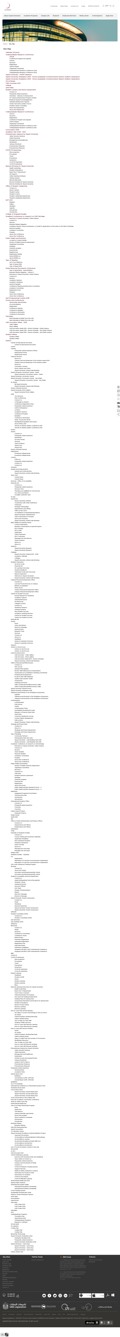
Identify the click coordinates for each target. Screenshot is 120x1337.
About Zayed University (12, 15)
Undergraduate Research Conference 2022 (23, 70)
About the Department (16, 107)
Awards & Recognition (22, 668)
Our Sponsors (19, 396)
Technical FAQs (19, 1070)
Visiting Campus (14, 178)
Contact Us (74, 6)
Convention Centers (21, 366)
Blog (16, 985)
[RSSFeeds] (61, 1257)
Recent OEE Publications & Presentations (28, 670)
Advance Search (93, 6)
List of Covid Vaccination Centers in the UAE (25, 1147)
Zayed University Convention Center (22, 376)
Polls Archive (19, 720)
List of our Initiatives (15, 262)
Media (16, 929)
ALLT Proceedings (16, 1084)
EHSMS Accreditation (21, 585)
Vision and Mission (20, 625)
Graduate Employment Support (19, 101)
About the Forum (20, 785)
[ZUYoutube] (44, 1295)
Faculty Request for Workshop (24, 595)
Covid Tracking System (18, 1190)
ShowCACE (14, 1149)
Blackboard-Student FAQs (9, 1271)
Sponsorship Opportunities (17, 302)
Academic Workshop (16, 282)
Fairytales (9, 316)
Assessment (18, 680)
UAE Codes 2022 (20, 1206)
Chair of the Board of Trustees (24, 516)
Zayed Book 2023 (20, 1218)
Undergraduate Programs (19, 1214)
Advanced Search (7, 1283)
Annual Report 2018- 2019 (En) (24, 1078)
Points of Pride (19, 844)
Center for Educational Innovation (21, 342)
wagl (12, 394)
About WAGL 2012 (20, 423)
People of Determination (22, 890)
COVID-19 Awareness (13, 150)
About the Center (20, 870)
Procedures (13, 154)
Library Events (19, 629)
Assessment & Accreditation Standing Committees (31, 672)
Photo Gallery (13, 326)
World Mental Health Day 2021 (20, 1180)
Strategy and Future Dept (19, 724)
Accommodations (15, 304)
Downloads (92, 1261)
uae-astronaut (15, 919)
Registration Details (15, 254)
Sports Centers (14, 190)
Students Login (6, 1263)
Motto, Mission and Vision (22, 368)
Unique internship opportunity (24, 1113)
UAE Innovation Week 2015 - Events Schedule (29, 659)
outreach (14, 467)
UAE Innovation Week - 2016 (16, 322)
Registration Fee (20, 943)
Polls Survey (18, 704)
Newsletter (18, 437)
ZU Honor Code (19, 564)
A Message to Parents (22, 402)
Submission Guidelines (22, 947)
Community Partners (21, 736)
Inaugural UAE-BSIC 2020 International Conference (31, 949)
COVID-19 (14, 955)
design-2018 (15, 852)
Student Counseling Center (19, 914)
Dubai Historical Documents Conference (20, 268)
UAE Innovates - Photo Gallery (24, 657)
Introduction (13, 210)
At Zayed (14, 382)
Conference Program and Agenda (20, 58)
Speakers (12, 206)
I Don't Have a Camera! (22, 993)
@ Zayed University (21, 384)
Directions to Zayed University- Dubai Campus (24, 218)
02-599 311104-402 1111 (11, 1295)
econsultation (15, 1198)
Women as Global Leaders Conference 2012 (28, 425)
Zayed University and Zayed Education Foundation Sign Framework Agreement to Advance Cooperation (73, 1273)
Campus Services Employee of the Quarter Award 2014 (32, 360)
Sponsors (12, 62)
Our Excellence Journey (22, 1139)
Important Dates (20, 945)
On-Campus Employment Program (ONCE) (22, 98)
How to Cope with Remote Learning (26, 1024)
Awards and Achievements (19, 469)
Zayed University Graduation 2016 (21, 690)
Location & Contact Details (18, 240)
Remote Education (15, 180)
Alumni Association (17, 1129)
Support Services (20, 1168)
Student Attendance (16, 170)
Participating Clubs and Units (24, 738)
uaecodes (14, 1202)
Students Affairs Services (23, 1022)
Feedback (18, 975)
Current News (19, 477)
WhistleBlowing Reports (9, 1277)
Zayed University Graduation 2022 (21, 1236)
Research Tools (19, 631)
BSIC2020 (14, 925)
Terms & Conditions (28, 1314)
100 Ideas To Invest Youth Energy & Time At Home (31, 1012)
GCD (12, 1212)
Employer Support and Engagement (20, 100)
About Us (18, 358)
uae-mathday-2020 (17, 921)
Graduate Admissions (21, 842)
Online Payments (14, 138)
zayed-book (15, 1200)
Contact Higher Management (24, 718)
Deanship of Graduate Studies (20, 833)
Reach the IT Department (17, 172)
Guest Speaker (19, 751)
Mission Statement (20, 574)
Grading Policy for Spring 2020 (24, 999)
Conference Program (21, 414)
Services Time (19, 489)
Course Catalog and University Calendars (27, 836)
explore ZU (14, 499)
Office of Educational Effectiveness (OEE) (28, 684)
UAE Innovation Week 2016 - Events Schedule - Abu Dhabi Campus (30, 330)
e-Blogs (8, 85)
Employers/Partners (69, 15)
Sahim (4, 1275)
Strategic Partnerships (22, 506)
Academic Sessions (15, 280)
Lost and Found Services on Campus (26, 584)
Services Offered (20, 886)
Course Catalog (6, 1259)
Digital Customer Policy (72, 1314)
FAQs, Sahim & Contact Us (23, 1159)
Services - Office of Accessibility (21, 481)
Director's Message (21, 627)
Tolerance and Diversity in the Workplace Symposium (28, 692)
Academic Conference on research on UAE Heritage (25, 216)
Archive (11, 60)
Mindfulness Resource (21, 1040)
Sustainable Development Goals (25, 710)
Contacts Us (18, 771)
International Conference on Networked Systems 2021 (28, 1085)
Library (13, 621)
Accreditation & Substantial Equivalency (27, 512)
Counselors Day (19, 1216)
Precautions (13, 158)
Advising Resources (21, 599)
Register (12, 202)
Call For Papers (14, 66)
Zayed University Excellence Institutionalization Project (28, 1133)
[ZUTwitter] (55, 1295)
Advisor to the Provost (18, 647)
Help (59, 1314)
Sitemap (4, 1279)
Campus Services (16, 356)
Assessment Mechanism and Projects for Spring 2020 (32, 1001)
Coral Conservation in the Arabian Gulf (23, 1097)
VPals (12, 831)
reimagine (14, 1210)
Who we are (18, 667)
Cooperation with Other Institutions (26, 502)
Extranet (4, 1273)
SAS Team (18, 888)
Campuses (18, 504)
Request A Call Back (21, 1222)
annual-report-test (17, 1074)
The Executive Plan (21, 795)
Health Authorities (15, 168)
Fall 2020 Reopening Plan (19, 1127)
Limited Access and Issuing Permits (26, 1058)
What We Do (19, 587)
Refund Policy (19, 937)
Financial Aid (15, 483)
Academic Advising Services (24, 613)
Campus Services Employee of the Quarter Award (30, 362)
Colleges (13, 552)
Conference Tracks (21, 935)
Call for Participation (21, 408)
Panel (16, 902)
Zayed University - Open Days (20, 1244)
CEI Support (13, 174)
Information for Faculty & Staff (24, 1172)
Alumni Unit (18, 445)
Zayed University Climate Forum (21, 688)
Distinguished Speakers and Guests (26, 421)
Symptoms (12, 160)
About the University (21, 518)
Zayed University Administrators (25, 514)
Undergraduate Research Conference (20, 54)
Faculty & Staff (19, 977)
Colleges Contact (20, 603)
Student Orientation (17, 562)
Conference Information (17, 312)
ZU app (13, 497)
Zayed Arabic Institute (18, 1182)
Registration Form (15, 290)
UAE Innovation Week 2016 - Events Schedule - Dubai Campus (29, 328)
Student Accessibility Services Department (24, 876)
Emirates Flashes (16, 1123)
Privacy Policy (38, 1314)
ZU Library (18, 1014)
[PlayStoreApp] (85, 1295)
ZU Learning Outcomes (22, 568)
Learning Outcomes (21, 682)
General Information (8, 1285)
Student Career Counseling (18, 105)
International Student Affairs (20, 1184)
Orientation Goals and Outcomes (25, 572)
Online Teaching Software (17, 176)
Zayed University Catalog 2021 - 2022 (26, 554)
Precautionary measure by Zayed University (22, 134)
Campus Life (45, 15)
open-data (9, 87)
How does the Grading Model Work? (26, 997)
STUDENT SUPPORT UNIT (23, 495)
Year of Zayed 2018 (15, 264)
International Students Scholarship (25, 1186)
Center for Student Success (20, 593)
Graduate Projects (20, 813)
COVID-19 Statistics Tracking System (26, 1167)
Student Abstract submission (24, 775)
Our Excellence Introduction (23, 1143)
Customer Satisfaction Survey (24, 716)
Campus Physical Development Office (23, 580)
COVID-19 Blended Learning (19, 1155)
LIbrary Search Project (18, 811)
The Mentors (19, 1111)
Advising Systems (20, 609)
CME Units (18, 773)
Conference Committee (22, 933)
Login (83, 6)
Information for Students (22, 1174)
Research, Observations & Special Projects (28, 526)
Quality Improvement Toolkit (24, 678)
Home (5, 44)
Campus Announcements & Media (25, 1163)
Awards (11, 56)
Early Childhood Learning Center (21, 522)
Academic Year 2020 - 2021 (16, 132)
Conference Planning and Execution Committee (24, 286)
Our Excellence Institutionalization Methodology (30, 1137)
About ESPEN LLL (15, 256)
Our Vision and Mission (22, 493)
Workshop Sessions (21, 607)
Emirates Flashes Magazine (17, 224)
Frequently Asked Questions (18, 94)
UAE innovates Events (18, 653)
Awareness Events (20, 884)
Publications (14, 451)
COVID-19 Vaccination (21, 1176)
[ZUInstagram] (60, 1295)
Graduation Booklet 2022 (22, 1238)
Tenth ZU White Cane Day (19, 1101)
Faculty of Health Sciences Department (21, 242)
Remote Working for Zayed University (20, 166)
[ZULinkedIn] (65, 1295)
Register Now (13, 252)
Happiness (14, 791)
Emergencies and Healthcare (18, 140)
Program (12, 232)
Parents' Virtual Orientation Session (22, 1194)
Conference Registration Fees (24, 404)
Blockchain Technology (18, 1234)
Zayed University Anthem (23, 501)
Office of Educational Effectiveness (22, 663)
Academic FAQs (20, 1072)
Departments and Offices (23, 508)
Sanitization (13, 142)
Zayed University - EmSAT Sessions (19, 74)
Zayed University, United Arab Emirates (27, 370)
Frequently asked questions (23, 805)
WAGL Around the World (22, 419)
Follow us (17, 459)
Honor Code (47, 1314)
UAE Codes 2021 (20, 1204)
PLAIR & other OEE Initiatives (24, 676)
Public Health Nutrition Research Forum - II (28, 787)
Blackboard (5, 1269)
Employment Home (21, 352)
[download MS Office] (111, 1295)
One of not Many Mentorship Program (23, 1105)
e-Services (53, 6)
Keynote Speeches (21, 906)
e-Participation (97, 15)
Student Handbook (21, 570)
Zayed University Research (23, 548)
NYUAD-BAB (15, 1224)
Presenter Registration (22, 939)
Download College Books (22, 453)
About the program (21, 1115)
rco (12, 856)
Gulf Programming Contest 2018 (17, 298)
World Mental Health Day (18, 1103)
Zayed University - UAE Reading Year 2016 (28, 740)
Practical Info (13, 250)
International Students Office (20, 801)
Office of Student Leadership (16, 186)
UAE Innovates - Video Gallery (24, 655)
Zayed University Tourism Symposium (23, 898)
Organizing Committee (16, 68)
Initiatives (14, 923)
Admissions (14, 829)
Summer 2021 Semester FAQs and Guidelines (29, 1157)
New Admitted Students (22, 840)
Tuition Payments (20, 534)
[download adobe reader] (108, 1295)
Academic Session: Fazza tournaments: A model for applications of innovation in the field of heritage (41, 226)
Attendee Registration (22, 941)
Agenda (12, 208)
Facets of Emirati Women (19, 388)
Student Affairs (11, 334)
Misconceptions (14, 152)
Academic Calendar (21, 556)
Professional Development (23, 674)
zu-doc (13, 1151)
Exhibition (18, 1076)
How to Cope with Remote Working (26, 1044)
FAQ (64, 1314)
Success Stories (20, 439)
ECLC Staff (18, 530)
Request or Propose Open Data (25, 712)
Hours (16, 623)
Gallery (11, 204)
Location (17, 410)
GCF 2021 (9, 200)
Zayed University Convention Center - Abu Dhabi (26, 378)
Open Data (64, 6)
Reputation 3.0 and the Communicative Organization (31, 860)
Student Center (14, 192)
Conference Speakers (16, 310)
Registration (13, 64)
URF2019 (13, 912)
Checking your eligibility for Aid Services (27, 491)
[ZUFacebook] (49, 1295)
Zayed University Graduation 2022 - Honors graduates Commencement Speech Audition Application (43, 77)
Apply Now (109, 15)
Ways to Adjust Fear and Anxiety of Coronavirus (30, 1038)
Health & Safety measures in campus (26, 1170)
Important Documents (22, 1135)
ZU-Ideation (14, 1226)
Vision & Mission (20, 443)
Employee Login (7, 1265)
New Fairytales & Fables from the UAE (21, 318)
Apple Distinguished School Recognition (27, 880)
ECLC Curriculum (20, 536)
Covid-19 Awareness (15, 162)
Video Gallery (13, 324)
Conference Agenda (15, 308)
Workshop (18, 904)
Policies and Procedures (95, 1259)
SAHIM (13, 346)
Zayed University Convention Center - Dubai (25, 372)
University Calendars (8, 1281)
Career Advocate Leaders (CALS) (20, 103)
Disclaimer (19, 1314)
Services (17, 441)
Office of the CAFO (21, 510)
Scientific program (15, 248)
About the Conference (16, 234)
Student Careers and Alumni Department (21, 90)
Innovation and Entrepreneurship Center (27, 872)
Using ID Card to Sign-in (22, 1062)
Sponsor (12, 222)
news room (14, 475)
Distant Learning (16, 973)
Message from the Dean (22, 848)
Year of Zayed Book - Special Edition (21, 270)
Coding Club (15, 1228)
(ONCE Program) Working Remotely (26, 1016)
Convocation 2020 (12, 130)
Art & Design (10, 81)
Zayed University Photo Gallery (20, 390)
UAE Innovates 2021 (13, 83)
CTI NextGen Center (17, 1131)
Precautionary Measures (17, 146)
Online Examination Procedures (24, 995)
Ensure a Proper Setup (22, 1004)
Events (13, 429)
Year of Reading (12, 260)
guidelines (14, 1082)
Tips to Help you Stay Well (23, 1020)
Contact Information (21, 524)
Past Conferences (20, 398)
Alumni (13, 431)
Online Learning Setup (22, 1018)
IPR (12, 819)
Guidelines (18, 639)
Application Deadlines (21, 838)
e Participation (15, 700)
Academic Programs (31, 15)
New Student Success (22, 611)
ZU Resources (19, 601)
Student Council (14, 194)
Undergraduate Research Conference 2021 (22, 125)
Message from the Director (23, 538)
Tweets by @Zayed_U (37, 1259)
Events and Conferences (15, 300)
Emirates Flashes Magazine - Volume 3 (21, 272)
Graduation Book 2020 (18, 1087)
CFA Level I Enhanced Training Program (23, 864)
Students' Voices (20, 882)
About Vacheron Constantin (23, 1117)
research (13, 546)
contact (13, 457)
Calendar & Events (12, 52)
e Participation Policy (21, 708)
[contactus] (18, 1295)
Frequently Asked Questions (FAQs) (26, 350)
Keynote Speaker (15, 228)
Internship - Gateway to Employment (21, 96)
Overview (18, 807)
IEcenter (13, 866)
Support (13, 645)
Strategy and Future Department (25, 730)
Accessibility (11, 1314)
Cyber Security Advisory (17, 136)
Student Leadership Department (19, 196)
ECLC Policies (19, 528)
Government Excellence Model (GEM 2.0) (28, 1141)
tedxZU (8, 340)
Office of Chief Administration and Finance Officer (26, 821)
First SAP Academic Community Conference (25, 1099)
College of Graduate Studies (16, 214)
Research (56, 15)
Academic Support (21, 597)
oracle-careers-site (17, 1251)
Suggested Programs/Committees (26, 793)
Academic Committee (16, 230)
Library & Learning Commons (24, 641)
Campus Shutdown (15, 144)
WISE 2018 (14, 817)
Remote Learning (20, 1006)
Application (18, 532)
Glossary (54, 1314)
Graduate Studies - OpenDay (20, 854)
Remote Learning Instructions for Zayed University (27, 987)
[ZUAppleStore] (98, 1295)
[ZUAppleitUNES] (71, 1295)
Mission (17, 892)
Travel (11, 156)
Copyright (82, 1314)
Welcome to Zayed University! (24, 576)
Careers (13, 348)
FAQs (16, 1107)
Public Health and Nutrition (16, 238)
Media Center (84, 15)
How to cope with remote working (21, 1028)
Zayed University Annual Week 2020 (26, 1091)
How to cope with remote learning (22, 1010)
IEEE (12, 953)
